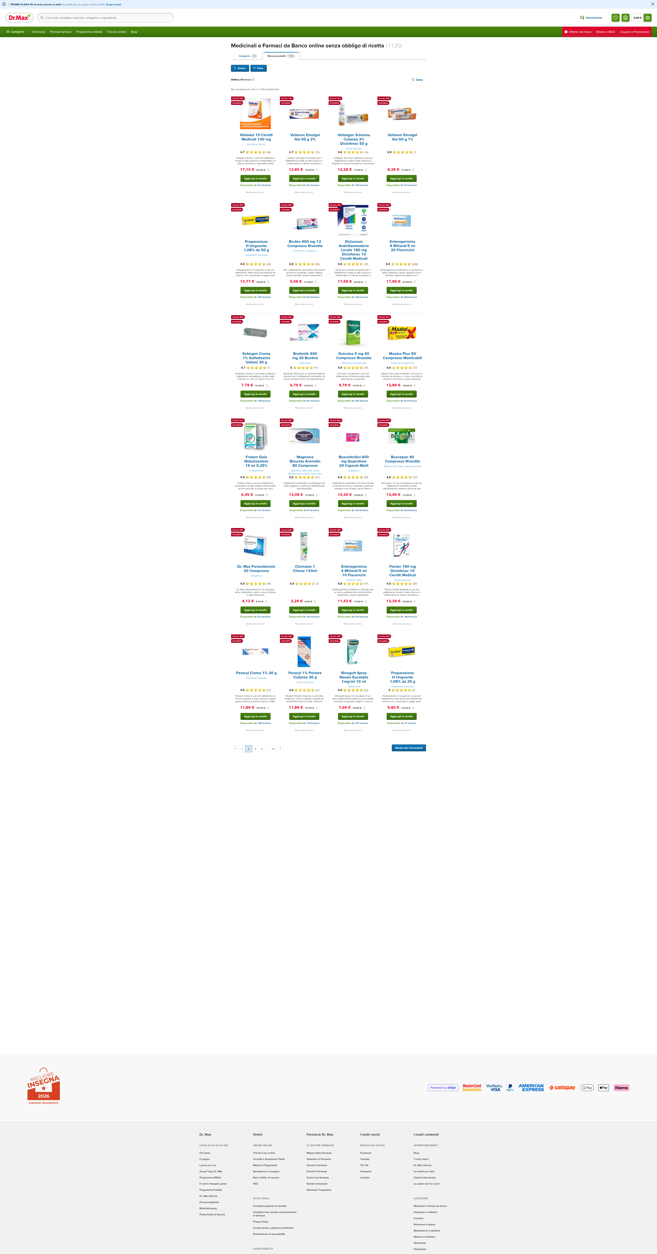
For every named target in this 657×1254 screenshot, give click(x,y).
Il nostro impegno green (213, 1183)
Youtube (365, 1158)
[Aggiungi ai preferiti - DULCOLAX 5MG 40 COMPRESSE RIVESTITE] (373, 317)
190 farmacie (361, 185)
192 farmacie (312, 616)
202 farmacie (312, 297)
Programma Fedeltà (210, 1189)
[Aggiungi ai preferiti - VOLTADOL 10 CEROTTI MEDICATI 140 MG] (276, 98)
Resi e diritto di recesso (266, 1177)
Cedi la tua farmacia (318, 1177)
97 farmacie (313, 510)
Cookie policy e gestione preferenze (273, 1227)
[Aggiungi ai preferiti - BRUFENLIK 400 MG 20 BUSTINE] (325, 317)
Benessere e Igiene (424, 1224)
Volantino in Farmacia (319, 1158)
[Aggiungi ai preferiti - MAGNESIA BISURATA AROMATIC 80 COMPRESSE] (325, 420)
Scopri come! (113, 4)
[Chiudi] (653, 4)
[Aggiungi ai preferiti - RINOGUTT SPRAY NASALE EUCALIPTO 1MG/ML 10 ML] (373, 636)
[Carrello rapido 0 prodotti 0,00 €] (648, 18)
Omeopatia (420, 1248)
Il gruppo (204, 1158)
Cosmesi (418, 1218)
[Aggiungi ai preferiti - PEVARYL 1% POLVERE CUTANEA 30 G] (325, 636)
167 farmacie (410, 185)
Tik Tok (364, 1165)
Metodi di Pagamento (265, 1165)
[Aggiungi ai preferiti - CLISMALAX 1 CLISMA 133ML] (325, 530)
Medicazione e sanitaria (427, 1230)
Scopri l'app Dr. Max (210, 1171)
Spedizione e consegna (266, 1171)
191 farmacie (264, 510)
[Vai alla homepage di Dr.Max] (19, 17)
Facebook (365, 1152)
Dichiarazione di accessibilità (269, 1233)
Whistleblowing (208, 1208)
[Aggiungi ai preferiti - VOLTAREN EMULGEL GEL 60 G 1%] (422, 98)
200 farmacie (361, 401)
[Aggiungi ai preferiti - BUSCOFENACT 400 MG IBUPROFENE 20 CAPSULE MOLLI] (373, 420)
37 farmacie (410, 723)
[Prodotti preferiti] (616, 18)
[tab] (248, 56)
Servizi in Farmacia (317, 1165)
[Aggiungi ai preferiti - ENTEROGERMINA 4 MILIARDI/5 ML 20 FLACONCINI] (422, 205)
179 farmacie (312, 723)
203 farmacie (410, 401)
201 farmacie (264, 185)
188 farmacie (264, 723)
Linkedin (365, 1177)
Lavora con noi (207, 1165)
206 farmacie (410, 297)
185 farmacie (264, 297)
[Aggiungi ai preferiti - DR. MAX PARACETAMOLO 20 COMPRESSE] (276, 530)
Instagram (365, 1171)
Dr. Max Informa (208, 1195)
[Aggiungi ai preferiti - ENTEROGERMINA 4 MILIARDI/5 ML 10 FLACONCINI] (373, 530)
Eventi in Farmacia (317, 1171)
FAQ (255, 1183)
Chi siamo (204, 1152)
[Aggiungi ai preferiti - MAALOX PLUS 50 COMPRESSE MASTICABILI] (422, 317)
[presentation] (255, 114)
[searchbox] (105, 17)
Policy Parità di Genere (212, 1214)
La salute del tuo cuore (427, 1183)
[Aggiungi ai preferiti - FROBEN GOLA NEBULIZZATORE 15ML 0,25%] (276, 420)
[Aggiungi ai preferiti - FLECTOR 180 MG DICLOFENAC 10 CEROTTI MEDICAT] (422, 530)
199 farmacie (264, 401)
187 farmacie (361, 723)
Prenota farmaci (61, 32)
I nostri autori (421, 1158)
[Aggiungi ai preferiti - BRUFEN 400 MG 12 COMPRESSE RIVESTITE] (325, 205)
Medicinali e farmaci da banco (430, 1205)
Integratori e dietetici (425, 1212)
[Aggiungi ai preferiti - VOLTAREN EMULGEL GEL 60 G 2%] (325, 98)
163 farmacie (361, 510)
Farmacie (39, 32)
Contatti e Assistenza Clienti (269, 1158)
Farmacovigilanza (209, 1202)
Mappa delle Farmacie (319, 1152)
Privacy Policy (260, 1221)
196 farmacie (361, 297)
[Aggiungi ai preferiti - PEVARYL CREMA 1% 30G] (276, 636)
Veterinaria (420, 1242)
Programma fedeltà (89, 32)
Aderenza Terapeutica (319, 1189)
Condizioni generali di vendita (269, 1205)
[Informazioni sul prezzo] (268, 170)
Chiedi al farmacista (425, 1177)
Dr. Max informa (422, 1165)
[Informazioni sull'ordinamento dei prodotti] (253, 79)
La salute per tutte (424, 1171)
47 (273, 748)
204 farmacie (410, 510)
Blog (134, 32)
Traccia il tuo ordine (264, 1152)
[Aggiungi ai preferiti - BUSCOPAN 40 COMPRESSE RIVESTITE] (422, 420)
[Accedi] (625, 18)
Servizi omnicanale (317, 1183)
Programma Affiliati (210, 1177)
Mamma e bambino (424, 1236)
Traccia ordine (116, 32)
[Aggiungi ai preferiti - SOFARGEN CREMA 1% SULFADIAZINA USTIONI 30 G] (276, 317)
